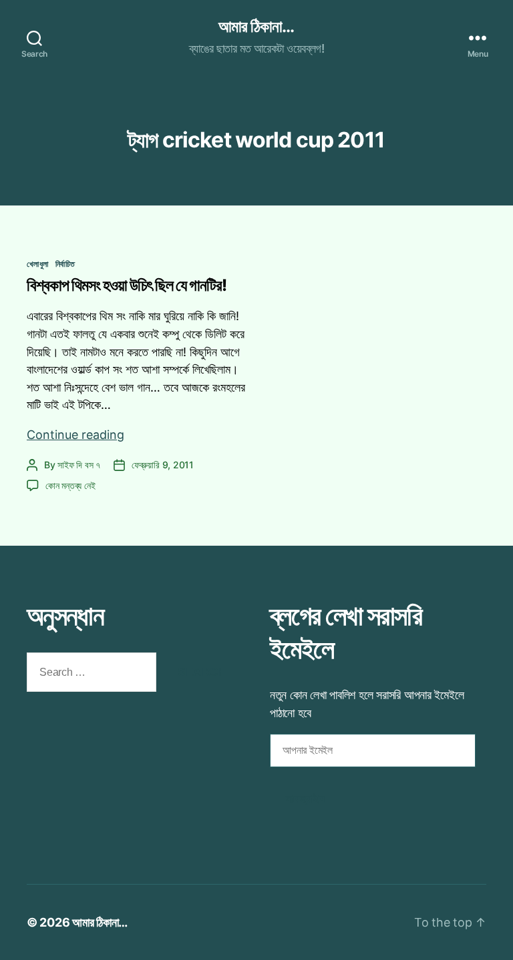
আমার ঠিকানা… (100, 922)
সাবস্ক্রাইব (305, 799)
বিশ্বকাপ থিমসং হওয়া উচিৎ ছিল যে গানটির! (126, 285)
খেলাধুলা (38, 264)
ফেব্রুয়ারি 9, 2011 (163, 464)
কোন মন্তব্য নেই (70, 485)
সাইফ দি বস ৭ (78, 464)
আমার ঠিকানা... (256, 27)
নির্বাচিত (65, 264)
